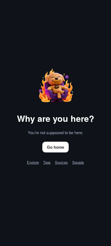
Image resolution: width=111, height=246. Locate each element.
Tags (47, 162)
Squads (78, 162)
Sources (61, 162)
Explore (33, 162)
